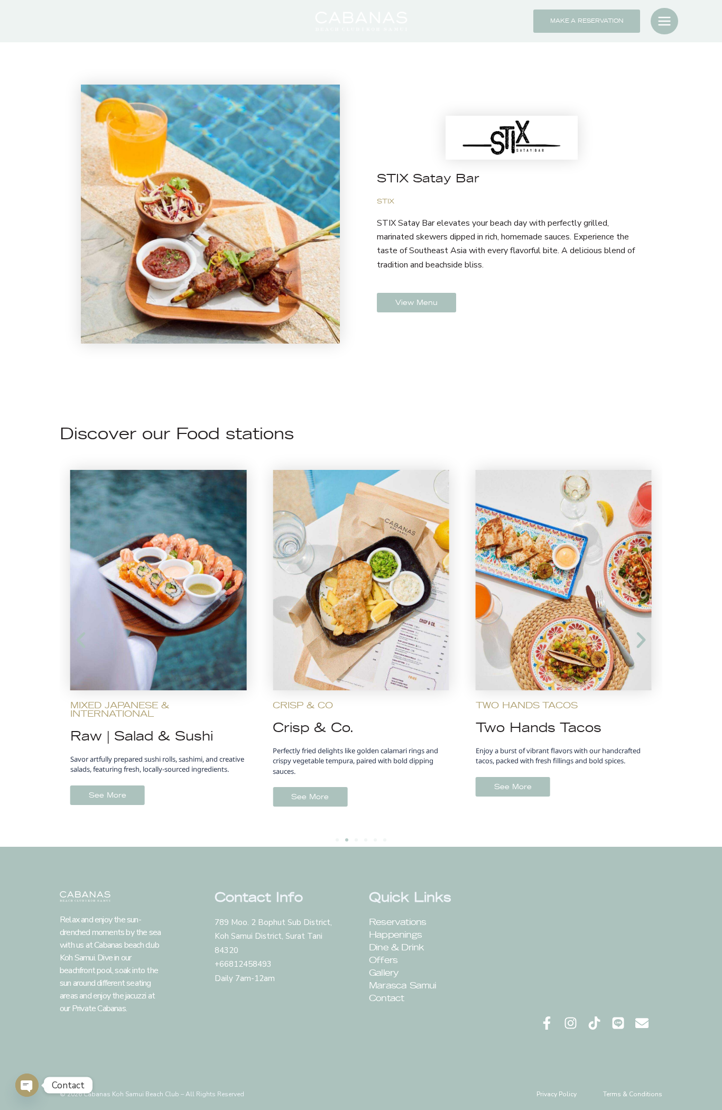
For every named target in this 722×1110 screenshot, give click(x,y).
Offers (383, 960)
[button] (586, 21)
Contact (386, 998)
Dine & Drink (396, 947)
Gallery (384, 972)
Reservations (397, 922)
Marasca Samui (403, 985)
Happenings (395, 934)
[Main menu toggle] (664, 21)
